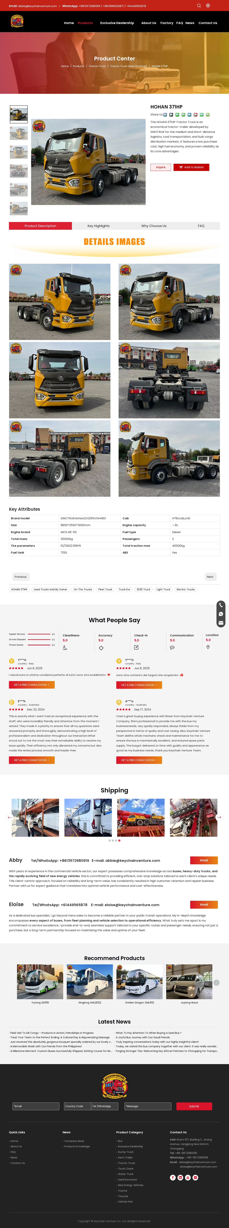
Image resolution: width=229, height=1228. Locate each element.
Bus (120, 1141)
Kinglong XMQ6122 (90, 1002)
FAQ (201, 226)
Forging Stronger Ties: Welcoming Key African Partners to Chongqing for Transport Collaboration (167, 1051)
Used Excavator (127, 1179)
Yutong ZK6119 (40, 1002)
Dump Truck (125, 1152)
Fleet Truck (105, 589)
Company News (74, 1141)
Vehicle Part (125, 1201)
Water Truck (125, 1174)
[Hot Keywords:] (199, 6)
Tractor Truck (126, 1163)
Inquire (160, 167)
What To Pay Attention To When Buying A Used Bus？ (149, 1033)
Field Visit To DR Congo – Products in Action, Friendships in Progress (52, 1033)
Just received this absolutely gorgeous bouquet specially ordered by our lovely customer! (61, 1042)
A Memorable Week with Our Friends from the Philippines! (46, 1046)
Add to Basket (194, 167)
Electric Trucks (186, 589)
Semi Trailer (125, 1157)
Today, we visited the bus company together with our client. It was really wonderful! (167, 1046)
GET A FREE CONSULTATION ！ (32, 685)
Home (14, 1141)
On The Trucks (83, 589)
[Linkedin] (180, 1177)
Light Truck (163, 589)
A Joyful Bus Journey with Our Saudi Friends (143, 1037)
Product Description (40, 226)
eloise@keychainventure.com (198, 1166)
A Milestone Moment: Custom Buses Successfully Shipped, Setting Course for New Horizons (61, 1051)
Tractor (122, 1190)
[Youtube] (188, 1177)
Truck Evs (124, 589)
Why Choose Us (154, 226)
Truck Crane (125, 1168)
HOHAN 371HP (19, 589)
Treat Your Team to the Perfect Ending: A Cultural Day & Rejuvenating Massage (60, 1037)
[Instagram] (195, 1177)
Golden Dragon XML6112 (139, 1002)
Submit (194, 1106)
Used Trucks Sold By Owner (50, 589)
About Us (16, 1146)
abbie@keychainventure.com (197, 1162)
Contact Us (18, 1163)
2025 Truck (143, 589)
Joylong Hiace (189, 1002)
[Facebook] (173, 1177)
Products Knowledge (77, 1146)
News (14, 1157)
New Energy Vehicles (130, 1185)
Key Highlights (99, 226)
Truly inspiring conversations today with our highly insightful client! (157, 1042)
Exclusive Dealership (130, 1146)
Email (204, 860)
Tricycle (123, 1196)
